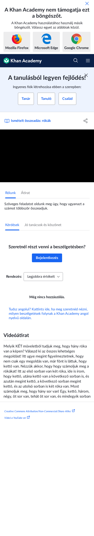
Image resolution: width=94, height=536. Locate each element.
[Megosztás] (86, 120)
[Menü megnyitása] (88, 60)
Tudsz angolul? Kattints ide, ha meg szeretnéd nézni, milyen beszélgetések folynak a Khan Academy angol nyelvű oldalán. (49, 314)
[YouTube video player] (47, 155)
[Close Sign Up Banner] (86, 75)
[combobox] (43, 276)
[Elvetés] (87, 3)
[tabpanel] (47, 204)
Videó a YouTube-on (15, 418)
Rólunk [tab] (10, 193)
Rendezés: (14, 276)
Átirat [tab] (25, 193)
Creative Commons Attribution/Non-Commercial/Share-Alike (37, 411)
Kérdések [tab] (12, 225)
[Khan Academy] (21, 60)
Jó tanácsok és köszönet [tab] (42, 225)
